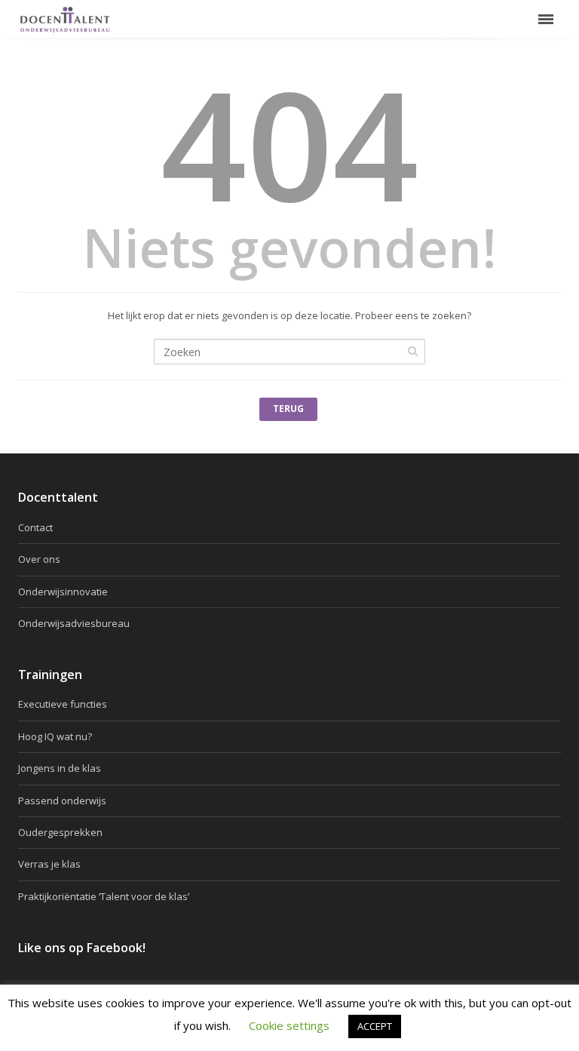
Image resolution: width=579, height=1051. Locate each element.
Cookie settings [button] (289, 1025)
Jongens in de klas (59, 768)
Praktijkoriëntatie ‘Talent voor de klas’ (103, 896)
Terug (288, 408)
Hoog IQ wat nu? (55, 736)
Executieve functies (62, 704)
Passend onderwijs (62, 800)
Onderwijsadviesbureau (74, 623)
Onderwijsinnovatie (63, 591)
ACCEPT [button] (374, 1026)
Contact (35, 527)
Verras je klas (49, 864)
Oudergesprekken (60, 832)
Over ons (39, 559)
